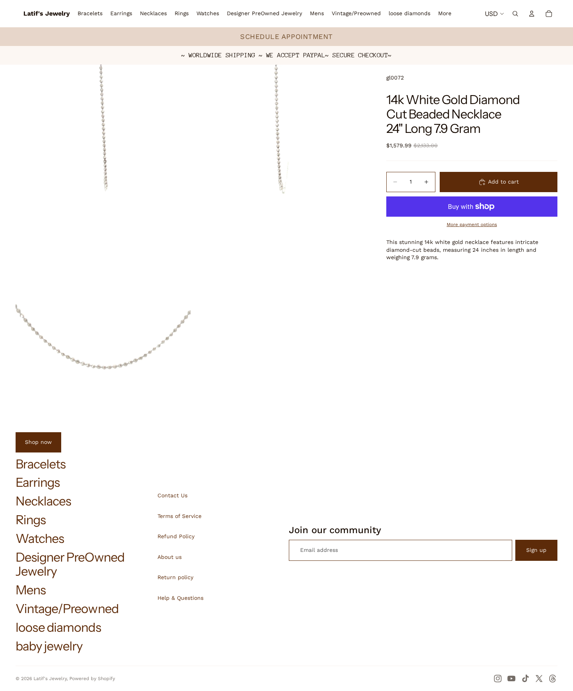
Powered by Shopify (92, 678)
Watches (40, 538)
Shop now (38, 442)
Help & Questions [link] (180, 598)
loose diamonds (58, 627)
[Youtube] (511, 678)
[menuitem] (444, 13)
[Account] (531, 13)
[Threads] (552, 678)
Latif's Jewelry (50, 678)
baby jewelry (49, 646)
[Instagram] (497, 678)
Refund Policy (176, 536)
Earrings (38, 482)
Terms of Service (179, 516)
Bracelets (40, 464)
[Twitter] (539, 678)
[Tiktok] (525, 678)
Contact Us (172, 495)
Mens (31, 589)
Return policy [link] (175, 577)
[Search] (515, 13)
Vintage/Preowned (67, 608)
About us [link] (169, 557)
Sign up (536, 550)
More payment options (472, 224)
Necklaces (43, 501)
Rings (31, 519)
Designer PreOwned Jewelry (70, 564)
